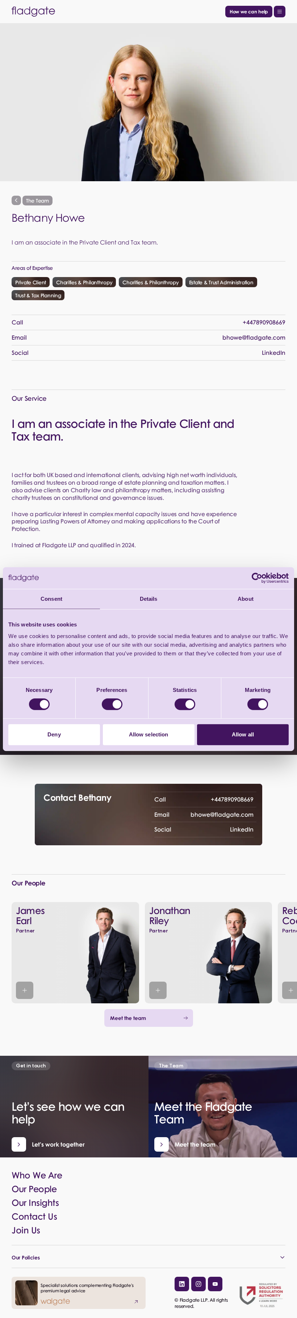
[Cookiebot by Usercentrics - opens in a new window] (257, 578)
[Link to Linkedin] (182, 1284)
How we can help (249, 11)
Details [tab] (149, 599)
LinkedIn (204, 829)
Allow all (243, 734)
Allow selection (148, 734)
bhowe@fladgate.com (204, 814)
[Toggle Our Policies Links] (148, 1257)
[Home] (117, 12)
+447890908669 (204, 799)
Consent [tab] (51, 599)
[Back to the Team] (16, 200)
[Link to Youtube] (215, 1284)
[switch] (112, 704)
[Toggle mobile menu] (279, 11)
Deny (53, 734)
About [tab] (246, 599)
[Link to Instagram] (198, 1284)
